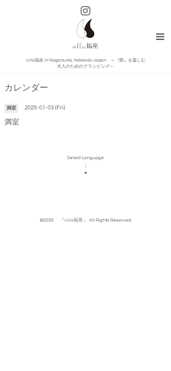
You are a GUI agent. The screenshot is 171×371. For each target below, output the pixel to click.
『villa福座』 (71, 220)
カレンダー (26, 88)
